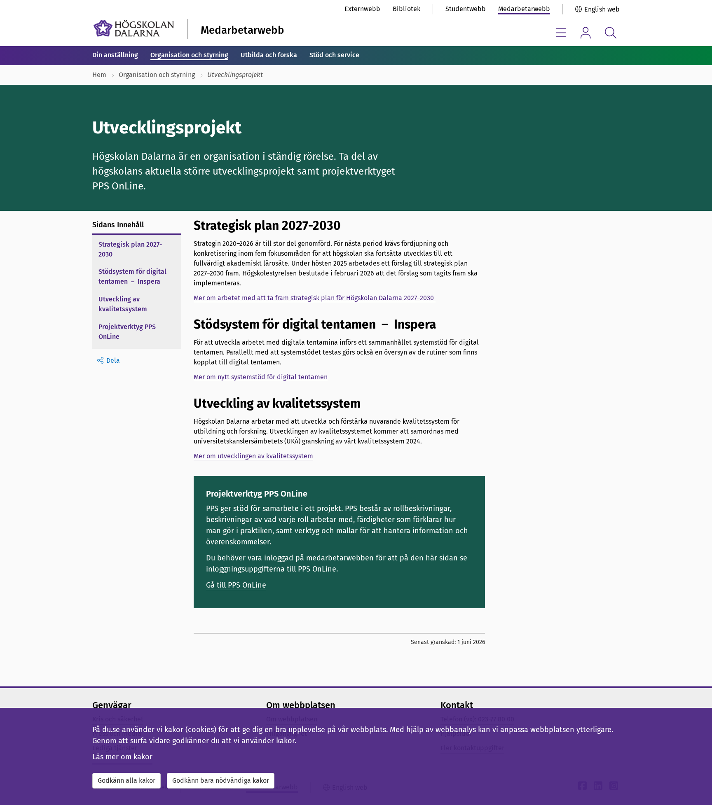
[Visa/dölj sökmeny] (610, 32)
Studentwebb (465, 9)
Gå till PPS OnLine (236, 585)
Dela (113, 360)
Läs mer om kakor (122, 756)
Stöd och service (334, 55)
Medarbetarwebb (524, 9)
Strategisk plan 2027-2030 (130, 249)
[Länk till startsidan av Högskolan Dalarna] (133, 28)
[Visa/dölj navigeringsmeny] (561, 32)
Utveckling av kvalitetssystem (122, 304)
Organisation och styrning (189, 55)
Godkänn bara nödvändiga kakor (220, 780)
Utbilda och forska (269, 55)
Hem (99, 75)
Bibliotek (406, 9)
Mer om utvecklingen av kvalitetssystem (253, 456)
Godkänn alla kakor (126, 780)
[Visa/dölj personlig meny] (585, 32)
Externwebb (362, 9)
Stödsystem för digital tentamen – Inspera (132, 276)
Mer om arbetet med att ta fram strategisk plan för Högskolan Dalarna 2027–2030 (315, 298)
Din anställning (115, 55)
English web (602, 9)
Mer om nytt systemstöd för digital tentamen (261, 377)
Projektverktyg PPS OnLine (127, 332)
